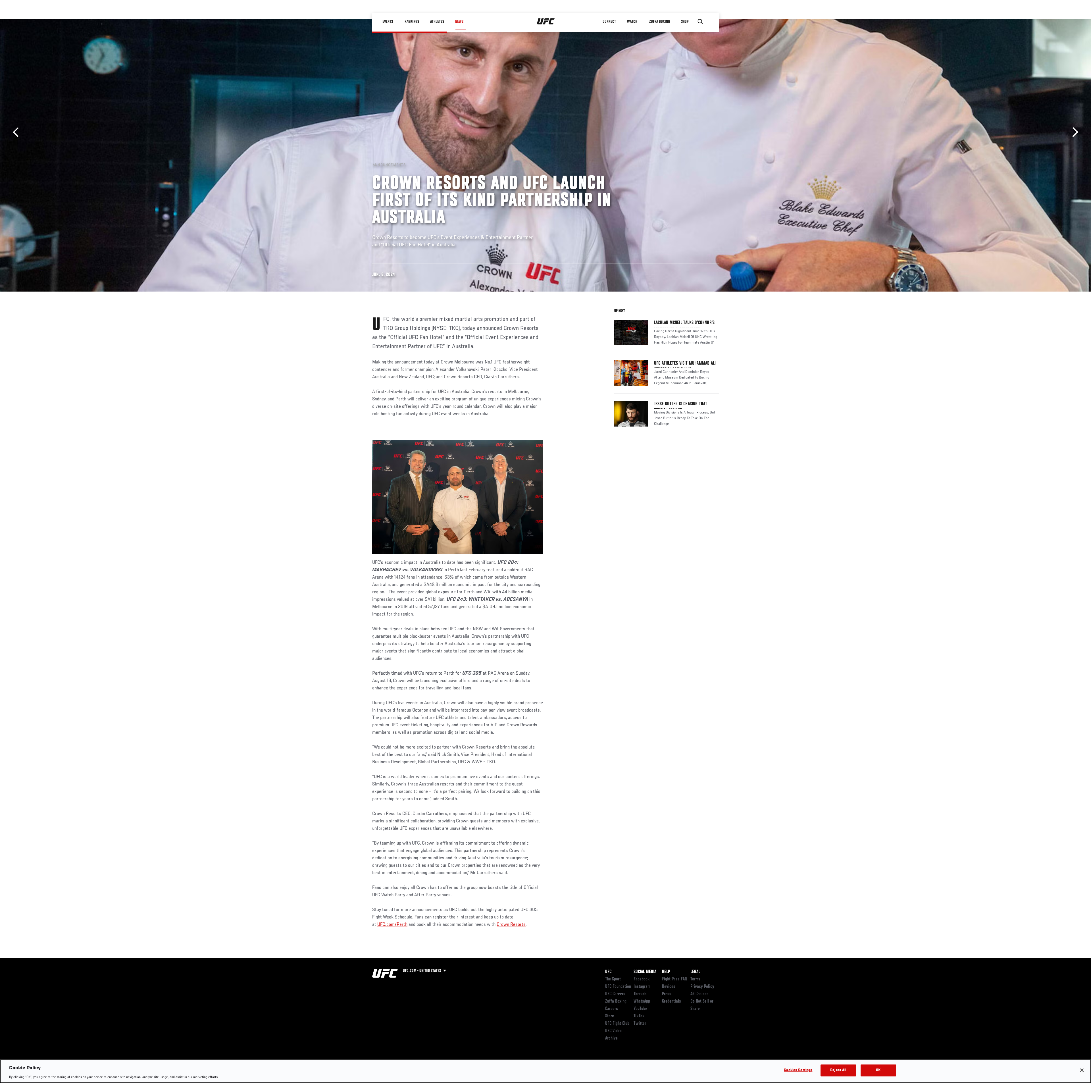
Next (1073, 132)
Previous (18, 132)
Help (666, 971)
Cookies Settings (798, 1070)
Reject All (838, 1070)
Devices (668, 986)
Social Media (645, 971)
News (459, 21)
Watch (632, 21)
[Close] (1082, 1070)
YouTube (640, 1008)
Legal (695, 971)
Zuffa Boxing (659, 21)
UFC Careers (615, 994)
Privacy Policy (702, 986)
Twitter (640, 1023)
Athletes (437, 21)
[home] (546, 21)
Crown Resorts (511, 924)
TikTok (639, 1016)
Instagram (642, 986)
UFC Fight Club (617, 1023)
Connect (609, 21)
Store (609, 1016)
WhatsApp (642, 1001)
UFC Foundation (618, 986)
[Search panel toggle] (700, 21)
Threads (640, 994)
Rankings (412, 21)
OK (878, 1070)
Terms (695, 979)
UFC (608, 971)
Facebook (642, 979)
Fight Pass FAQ (674, 979)
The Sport (613, 979)
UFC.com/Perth (392, 924)
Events (387, 21)
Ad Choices (699, 994)
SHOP (684, 21)
